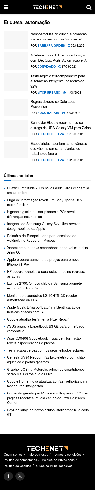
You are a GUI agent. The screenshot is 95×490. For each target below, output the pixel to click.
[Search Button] (88, 7)
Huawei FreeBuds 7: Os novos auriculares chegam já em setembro (48, 190)
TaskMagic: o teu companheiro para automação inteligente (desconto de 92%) (57, 80)
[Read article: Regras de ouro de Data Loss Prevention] (16, 107)
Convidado (47, 66)
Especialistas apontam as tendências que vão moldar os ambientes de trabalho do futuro (58, 148)
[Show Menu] (6, 7)
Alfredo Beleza (51, 134)
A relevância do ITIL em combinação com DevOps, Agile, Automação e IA (58, 57)
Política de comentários (20, 460)
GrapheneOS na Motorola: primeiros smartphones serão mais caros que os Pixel (46, 372)
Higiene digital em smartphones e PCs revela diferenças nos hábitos (41, 214)
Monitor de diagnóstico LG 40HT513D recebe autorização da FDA (42, 298)
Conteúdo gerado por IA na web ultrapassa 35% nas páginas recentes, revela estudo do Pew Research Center (47, 398)
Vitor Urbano (49, 92)
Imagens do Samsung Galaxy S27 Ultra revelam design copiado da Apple (44, 226)
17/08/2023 (69, 66)
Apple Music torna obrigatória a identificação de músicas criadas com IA (43, 309)
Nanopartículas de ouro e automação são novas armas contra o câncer (58, 36)
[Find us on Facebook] (8, 476)
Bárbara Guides (51, 45)
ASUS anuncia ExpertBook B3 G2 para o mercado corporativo (45, 328)
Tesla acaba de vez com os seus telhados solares (45, 350)
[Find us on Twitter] (20, 476)
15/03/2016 (77, 134)
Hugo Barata (48, 113)
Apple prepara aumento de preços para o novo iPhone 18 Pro (43, 262)
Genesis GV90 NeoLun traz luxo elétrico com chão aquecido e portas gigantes (46, 359)
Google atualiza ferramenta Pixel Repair (38, 319)
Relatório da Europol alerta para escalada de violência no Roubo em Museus (41, 238)
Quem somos (13, 454)
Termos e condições (67, 454)
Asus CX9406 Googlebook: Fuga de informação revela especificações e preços (44, 340)
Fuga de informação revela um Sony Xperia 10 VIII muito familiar (46, 202)
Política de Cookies (17, 465)
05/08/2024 (78, 45)
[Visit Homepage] (47, 7)
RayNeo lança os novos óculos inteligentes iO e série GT (48, 412)
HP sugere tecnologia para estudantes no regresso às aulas (46, 274)
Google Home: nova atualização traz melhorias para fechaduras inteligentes (47, 383)
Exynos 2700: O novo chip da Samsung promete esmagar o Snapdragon (44, 285)
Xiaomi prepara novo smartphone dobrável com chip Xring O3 (47, 250)
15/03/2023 (72, 113)
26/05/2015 (77, 160)
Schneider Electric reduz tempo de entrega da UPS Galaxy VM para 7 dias (60, 125)
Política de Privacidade (58, 460)
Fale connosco (38, 454)
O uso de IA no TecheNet (54, 465)
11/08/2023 (73, 92)
